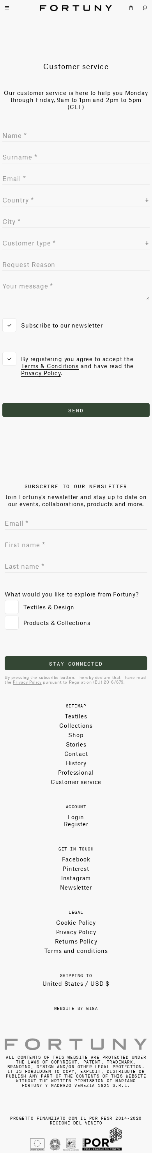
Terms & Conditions (50, 365)
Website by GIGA (76, 1007)
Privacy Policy (41, 372)
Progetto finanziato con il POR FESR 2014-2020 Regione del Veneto (76, 1120)
